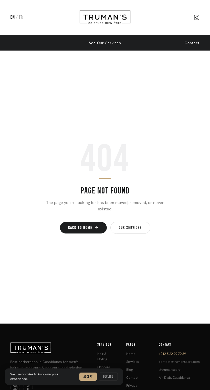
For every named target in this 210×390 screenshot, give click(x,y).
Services (132, 361)
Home (130, 354)
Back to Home (80, 227)
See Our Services (105, 43)
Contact (192, 43)
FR (21, 17)
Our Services (130, 227)
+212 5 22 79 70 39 (172, 354)
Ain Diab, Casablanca (174, 377)
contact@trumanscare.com (179, 361)
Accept (88, 377)
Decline (108, 377)
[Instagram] (197, 17)
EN (12, 17)
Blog (129, 369)
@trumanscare (170, 369)
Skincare (103, 367)
